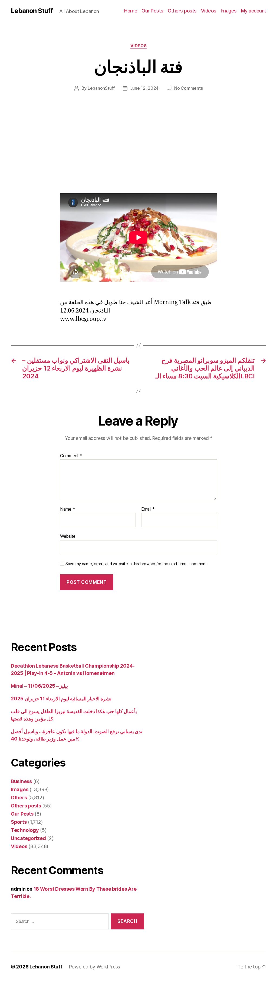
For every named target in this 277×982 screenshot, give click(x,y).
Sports (19, 822)
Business (21, 781)
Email (148, 509)
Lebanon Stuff (32, 11)
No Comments (188, 88)
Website (67, 536)
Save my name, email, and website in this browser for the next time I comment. (136, 563)
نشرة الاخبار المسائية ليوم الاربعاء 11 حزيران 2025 (61, 698)
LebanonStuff (101, 88)
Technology (25, 830)
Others (19, 797)
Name (67, 509)
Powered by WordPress (94, 967)
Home (130, 11)
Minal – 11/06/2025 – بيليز (39, 686)
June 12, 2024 (144, 88)
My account (253, 11)
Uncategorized (28, 838)
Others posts (182, 11)
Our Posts (152, 11)
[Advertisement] (78, 153)
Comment (71, 455)
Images (229, 11)
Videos (208, 11)
